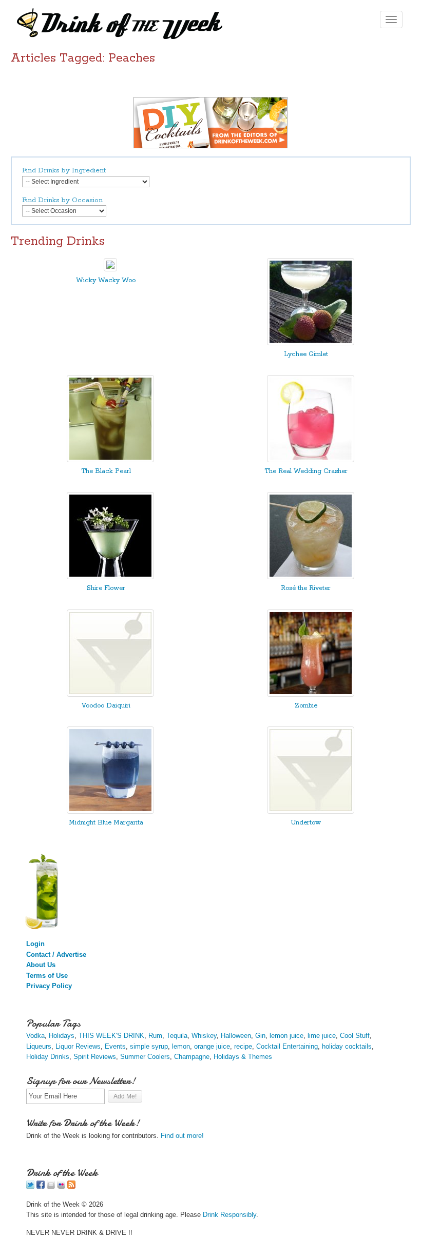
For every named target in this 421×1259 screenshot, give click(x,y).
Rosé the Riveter (306, 588)
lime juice (322, 1035)
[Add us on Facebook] (40, 1186)
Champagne (191, 1056)
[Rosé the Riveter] (310, 577)
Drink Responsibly (229, 1214)
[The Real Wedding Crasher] (310, 460)
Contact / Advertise (56, 954)
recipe (243, 1046)
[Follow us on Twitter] (30, 1186)
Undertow (306, 822)
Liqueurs (38, 1046)
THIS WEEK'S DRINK (111, 1035)
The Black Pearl (106, 471)
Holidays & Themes (243, 1056)
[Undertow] (310, 811)
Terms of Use (47, 975)
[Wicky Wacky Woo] (110, 269)
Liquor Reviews (78, 1046)
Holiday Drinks (47, 1056)
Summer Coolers (145, 1056)
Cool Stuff (355, 1035)
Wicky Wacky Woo (106, 280)
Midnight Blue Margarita (106, 822)
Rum (155, 1035)
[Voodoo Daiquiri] (110, 694)
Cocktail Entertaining (287, 1046)
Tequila (176, 1035)
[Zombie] (310, 694)
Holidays (61, 1035)
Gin (260, 1035)
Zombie (306, 705)
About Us (40, 965)
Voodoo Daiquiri (106, 705)
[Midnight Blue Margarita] (110, 811)
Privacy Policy (49, 986)
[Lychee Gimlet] (310, 343)
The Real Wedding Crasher (306, 471)
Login (35, 944)
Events (115, 1046)
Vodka (35, 1035)
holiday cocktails (347, 1046)
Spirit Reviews (94, 1056)
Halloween (236, 1035)
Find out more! (182, 1135)
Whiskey (204, 1035)
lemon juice (286, 1035)
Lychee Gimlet (306, 354)
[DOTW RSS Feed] (71, 1186)
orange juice (212, 1046)
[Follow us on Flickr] (61, 1186)
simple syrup (149, 1046)
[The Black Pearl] (110, 460)
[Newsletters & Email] (51, 1186)
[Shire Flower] (110, 577)
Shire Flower (106, 588)
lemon (181, 1046)
